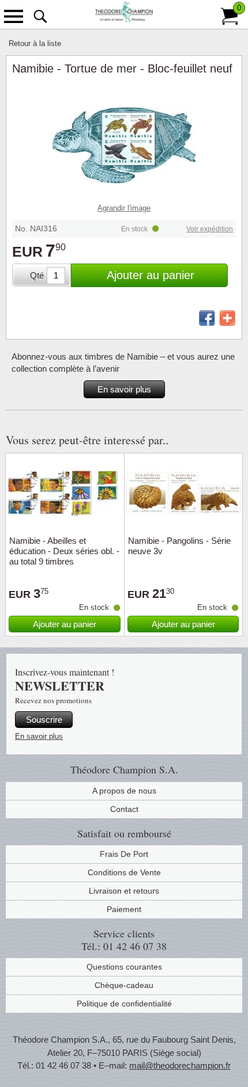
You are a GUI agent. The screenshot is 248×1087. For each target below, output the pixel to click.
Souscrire (44, 719)
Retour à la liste (35, 43)
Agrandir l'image (124, 208)
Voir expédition (209, 229)
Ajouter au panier (150, 275)
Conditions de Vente (124, 872)
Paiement (124, 909)
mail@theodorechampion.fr (180, 1065)
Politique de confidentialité (124, 1003)
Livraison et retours (124, 890)
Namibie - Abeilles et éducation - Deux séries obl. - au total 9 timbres (64, 551)
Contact (124, 809)
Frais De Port (124, 854)
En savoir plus (124, 389)
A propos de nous (124, 790)
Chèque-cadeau (124, 985)
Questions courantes (124, 966)
